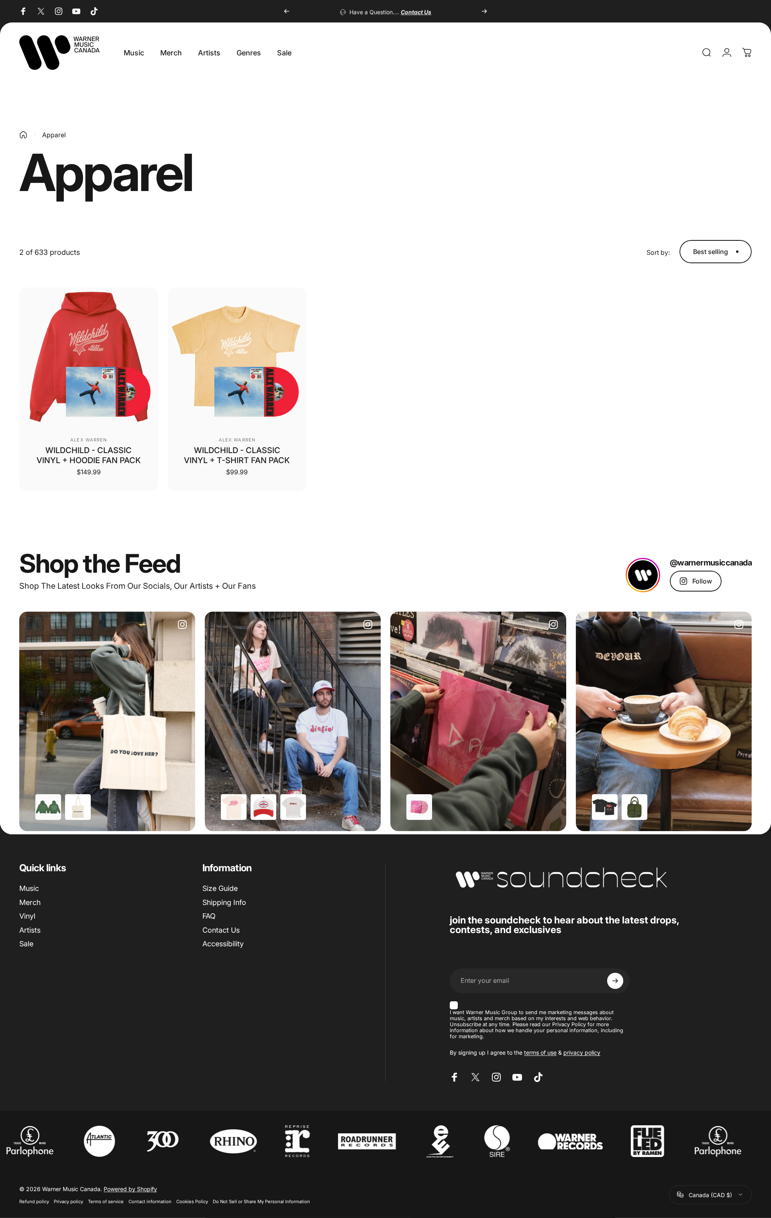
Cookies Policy (192, 1201)
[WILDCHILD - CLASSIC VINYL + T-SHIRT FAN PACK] (237, 356)
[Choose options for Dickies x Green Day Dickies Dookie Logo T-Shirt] (293, 807)
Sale (26, 943)
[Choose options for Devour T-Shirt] (605, 807)
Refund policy (34, 1201)
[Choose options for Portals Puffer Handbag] (634, 807)
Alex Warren (88, 440)
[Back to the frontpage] (23, 135)
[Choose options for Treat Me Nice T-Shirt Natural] (234, 807)
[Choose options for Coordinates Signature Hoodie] (48, 807)
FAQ (209, 916)
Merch (30, 902)
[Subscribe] (615, 981)
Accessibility (223, 943)
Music (29, 888)
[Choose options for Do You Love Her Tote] (78, 807)
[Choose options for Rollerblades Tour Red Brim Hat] (263, 807)
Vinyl (27, 916)
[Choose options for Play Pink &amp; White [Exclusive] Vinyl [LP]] (419, 807)
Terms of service (106, 1201)
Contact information (149, 1201)
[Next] (484, 11)
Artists (30, 930)
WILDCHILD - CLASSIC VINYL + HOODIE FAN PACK (89, 455)
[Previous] (287, 11)
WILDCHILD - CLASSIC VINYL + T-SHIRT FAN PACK (237, 455)
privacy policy (581, 1052)
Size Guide (220, 888)
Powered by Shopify (130, 1188)
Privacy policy (68, 1201)
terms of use (540, 1052)
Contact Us (221, 930)
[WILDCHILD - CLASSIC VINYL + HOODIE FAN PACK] (88, 356)
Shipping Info (224, 902)
